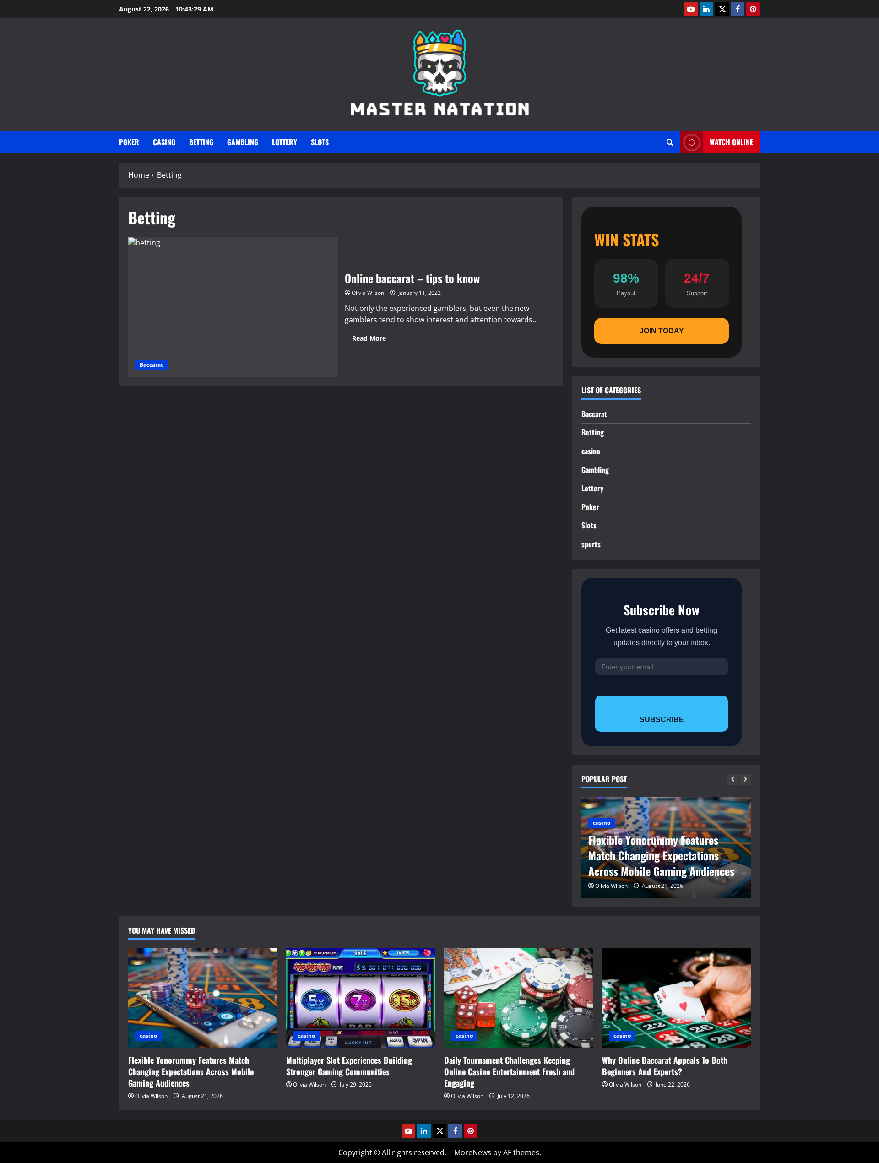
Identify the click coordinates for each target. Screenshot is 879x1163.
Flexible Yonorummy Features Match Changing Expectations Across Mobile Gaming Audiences (661, 855)
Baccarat (151, 365)
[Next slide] (745, 779)
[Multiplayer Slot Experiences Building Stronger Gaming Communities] (360, 998)
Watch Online (731, 141)
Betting (201, 141)
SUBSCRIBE (662, 719)
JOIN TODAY (662, 331)
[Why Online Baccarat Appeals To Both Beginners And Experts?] (676, 998)
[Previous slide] (732, 779)
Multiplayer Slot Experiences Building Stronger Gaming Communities (349, 1065)
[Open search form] (670, 142)
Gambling (242, 141)
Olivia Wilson (368, 293)
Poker (129, 141)
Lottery (284, 141)
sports (591, 543)
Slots (320, 141)
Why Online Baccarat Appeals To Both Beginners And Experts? (664, 1065)
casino (164, 141)
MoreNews (472, 1152)
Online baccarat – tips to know (233, 307)
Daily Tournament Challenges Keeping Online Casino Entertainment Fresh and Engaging (509, 1071)
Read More (372, 339)
